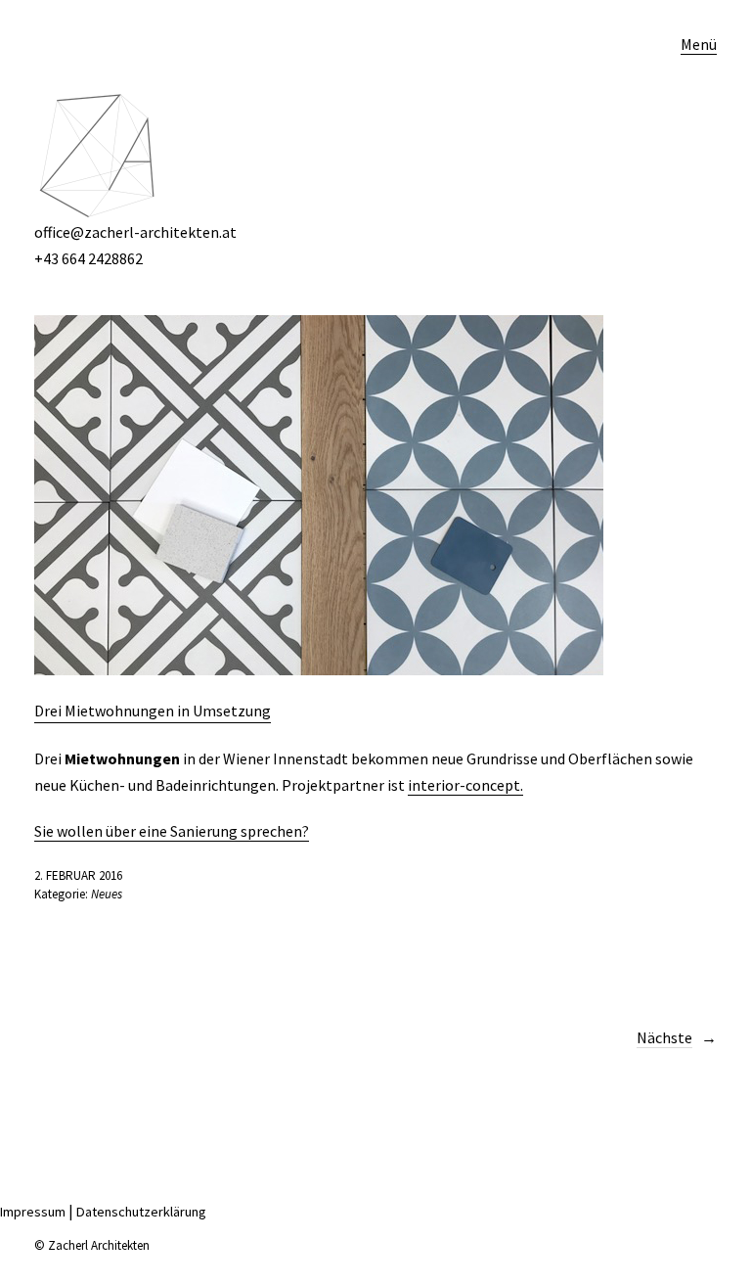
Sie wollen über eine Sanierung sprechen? (171, 831)
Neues (106, 894)
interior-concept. (465, 785)
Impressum (33, 1211)
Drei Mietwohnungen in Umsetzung (152, 710)
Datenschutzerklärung (141, 1211)
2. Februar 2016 (78, 875)
